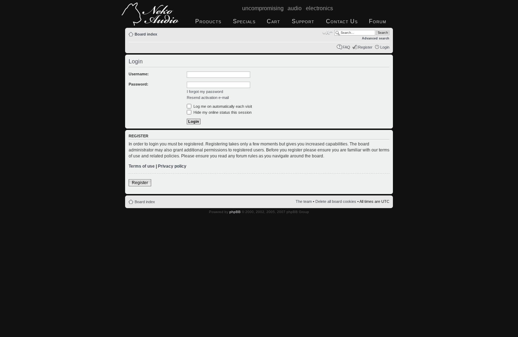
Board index (146, 34)
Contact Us (342, 21)
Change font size (327, 33)
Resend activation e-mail (208, 97)
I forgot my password (205, 91)
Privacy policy (172, 166)
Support (303, 21)
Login (384, 47)
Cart (273, 21)
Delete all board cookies (335, 201)
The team (304, 201)
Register (365, 47)
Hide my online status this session (222, 112)
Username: (139, 74)
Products (208, 21)
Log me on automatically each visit (222, 106)
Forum (377, 21)
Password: (138, 84)
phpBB (235, 212)
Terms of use (142, 166)
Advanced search (375, 38)
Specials (244, 21)
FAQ (346, 47)
